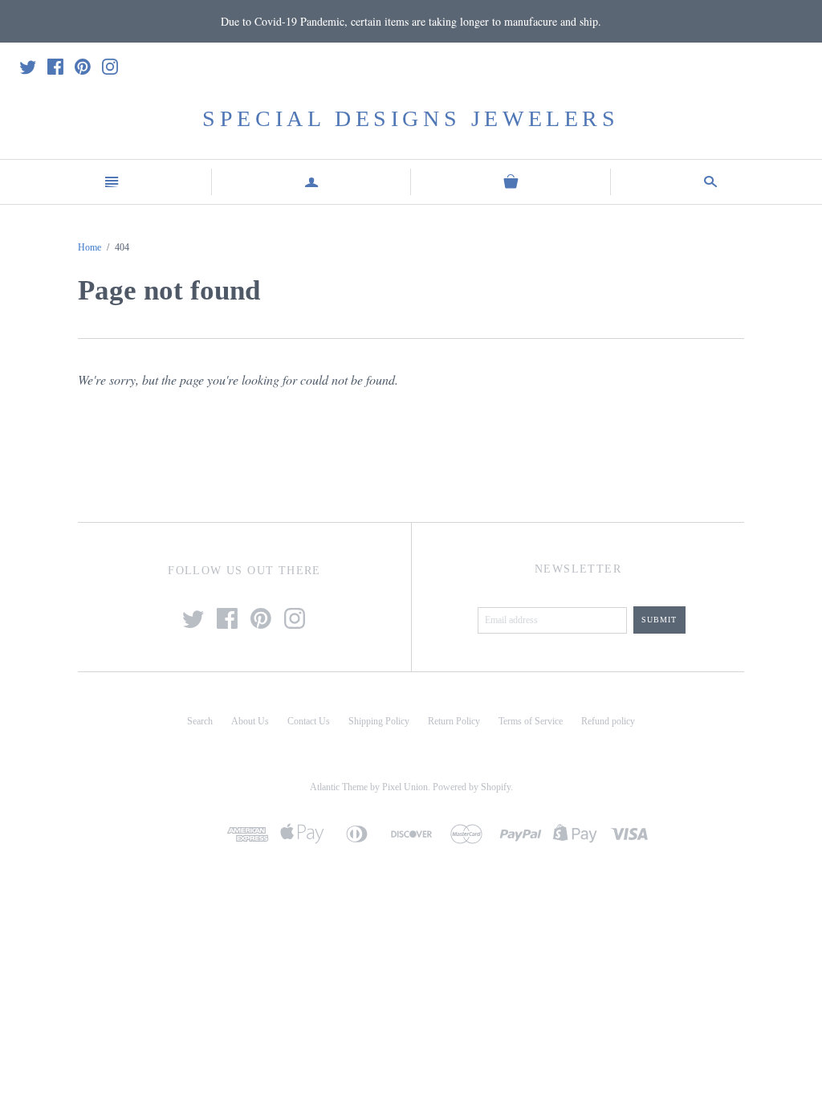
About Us (250, 721)
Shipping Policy (378, 721)
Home (89, 247)
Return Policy (454, 721)
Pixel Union (405, 787)
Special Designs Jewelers (410, 118)
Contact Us (308, 721)
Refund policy (608, 721)
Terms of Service (530, 721)
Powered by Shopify (472, 787)
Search (200, 721)
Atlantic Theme (339, 787)
